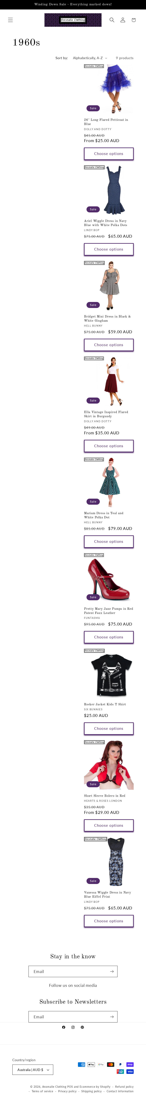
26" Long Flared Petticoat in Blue (106, 122)
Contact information (120, 1091)
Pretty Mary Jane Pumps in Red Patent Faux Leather (108, 611)
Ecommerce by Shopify (95, 1086)
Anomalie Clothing (54, 1086)
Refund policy (124, 1086)
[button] (10, 20)
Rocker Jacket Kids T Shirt (105, 704)
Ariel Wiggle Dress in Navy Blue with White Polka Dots (105, 223)
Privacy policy (67, 1091)
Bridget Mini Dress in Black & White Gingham (107, 318)
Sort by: (62, 58)
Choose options (108, 153)
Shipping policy (91, 1091)
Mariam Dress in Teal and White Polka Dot (104, 515)
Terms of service (42, 1091)
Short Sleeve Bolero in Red (104, 796)
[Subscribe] (111, 971)
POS (70, 1086)
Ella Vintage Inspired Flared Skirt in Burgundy (106, 414)
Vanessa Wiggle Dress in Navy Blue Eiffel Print (107, 894)
